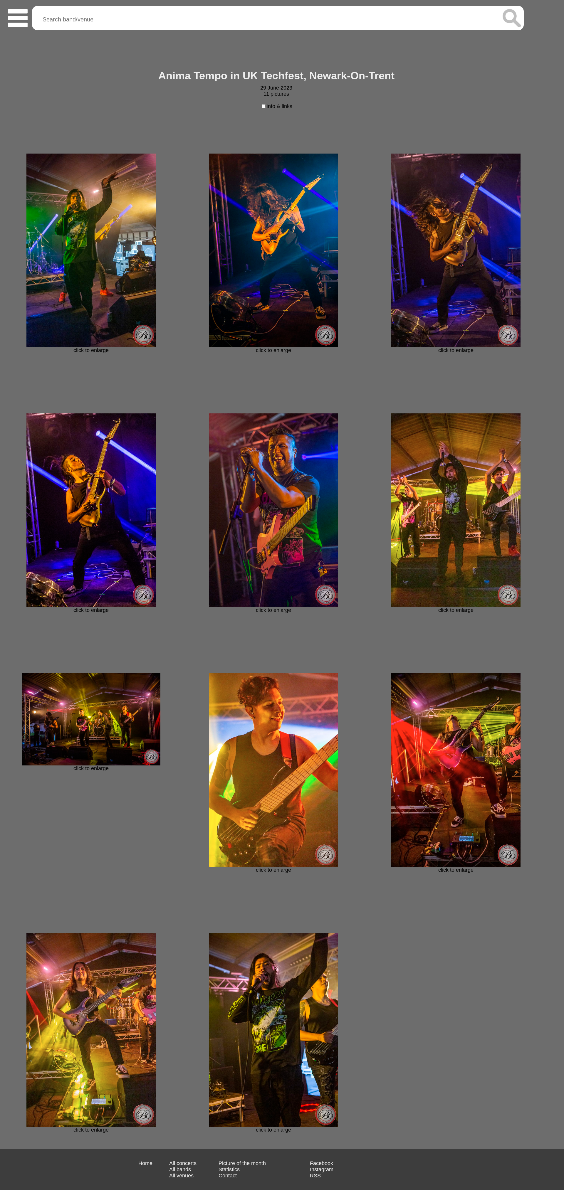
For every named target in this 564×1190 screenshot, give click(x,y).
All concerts (183, 1163)
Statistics (229, 1169)
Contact (228, 1176)
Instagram (321, 1169)
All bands (180, 1169)
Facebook (321, 1163)
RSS (315, 1176)
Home (145, 1163)
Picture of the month (242, 1163)
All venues (181, 1176)
